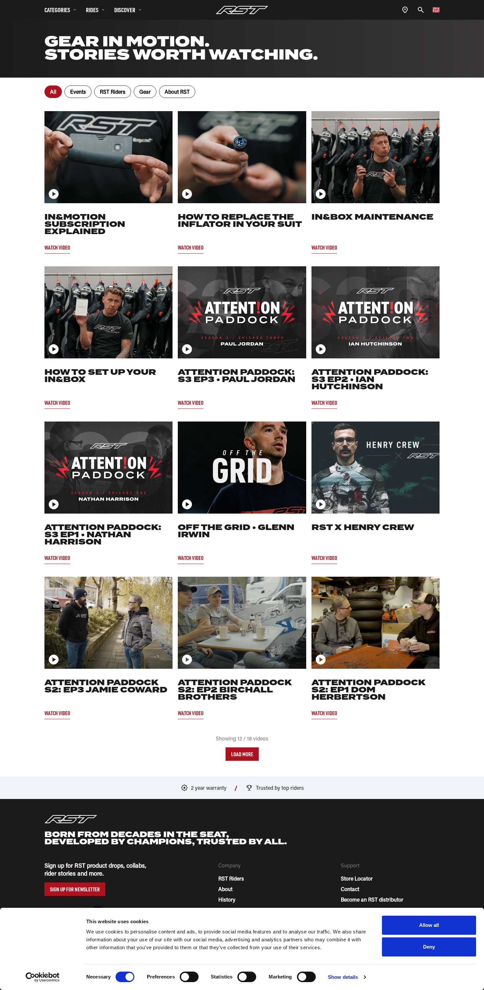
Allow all (429, 925)
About (225, 888)
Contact (350, 888)
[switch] (189, 977)
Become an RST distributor (372, 899)
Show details (343, 977)
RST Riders (231, 878)
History (226, 899)
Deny (429, 947)
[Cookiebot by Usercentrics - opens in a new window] (42, 977)
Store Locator (357, 878)
